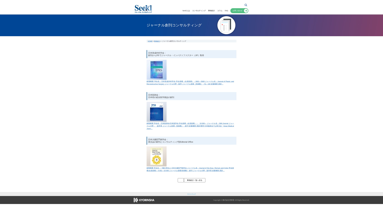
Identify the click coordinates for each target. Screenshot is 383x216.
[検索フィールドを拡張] (246, 5)
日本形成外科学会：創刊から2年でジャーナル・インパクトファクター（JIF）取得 (176, 54)
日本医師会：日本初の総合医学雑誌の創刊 (161, 96)
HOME (150, 41)
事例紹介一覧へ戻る (194, 180)
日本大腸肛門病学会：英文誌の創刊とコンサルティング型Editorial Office (170, 140)
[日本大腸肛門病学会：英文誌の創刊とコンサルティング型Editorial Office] (181, 180)
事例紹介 (157, 41)
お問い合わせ (237, 11)
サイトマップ (191, 194)
